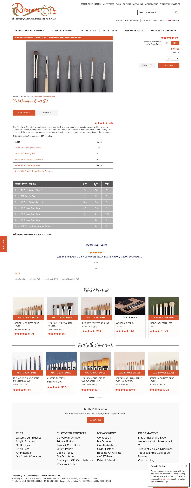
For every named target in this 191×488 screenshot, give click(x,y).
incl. (175, 43)
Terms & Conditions (68, 445)
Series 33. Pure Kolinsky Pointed (29, 160)
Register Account (133, 4)
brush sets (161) (51, 279)
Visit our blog (146, 460)
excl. (166, 43)
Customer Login (112, 4)
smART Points (105, 456)
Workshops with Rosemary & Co (155, 443)
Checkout (146, 20)
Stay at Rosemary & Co (152, 437)
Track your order (170, 4)
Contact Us (104, 437)
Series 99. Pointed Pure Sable (27, 165)
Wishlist (119, 20)
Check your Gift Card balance (74, 460)
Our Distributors (66, 456)
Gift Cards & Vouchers (29, 456)
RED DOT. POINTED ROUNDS (95, 323)
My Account (104, 441)
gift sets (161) (35, 279)
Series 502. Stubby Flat (25, 154)
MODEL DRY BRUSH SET (161, 323)
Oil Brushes (23, 445)
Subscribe (95, 420)
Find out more (164, 479)
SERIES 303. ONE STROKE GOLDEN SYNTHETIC (93, 379)
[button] (147, 65)
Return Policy (64, 449)
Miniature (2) (20, 279)
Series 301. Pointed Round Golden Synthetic (34, 171)
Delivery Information (68, 437)
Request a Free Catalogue (154, 452)
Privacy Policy (65, 441)
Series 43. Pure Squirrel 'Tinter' (28, 148)
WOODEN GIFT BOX (125, 323)
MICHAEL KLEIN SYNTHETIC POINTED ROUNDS (26, 379)
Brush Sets (22, 449)
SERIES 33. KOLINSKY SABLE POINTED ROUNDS (128, 379)
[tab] (24, 113)
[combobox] (158, 12)
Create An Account (108, 445)
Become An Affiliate (109, 452)
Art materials (23, 452)
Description (24, 113)
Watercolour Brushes (28, 437)
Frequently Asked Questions (155, 449)
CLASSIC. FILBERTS (56, 378)
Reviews (47, 113)
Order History (105, 449)
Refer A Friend (106, 460)
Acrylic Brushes (25, 441)
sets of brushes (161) (70, 279)
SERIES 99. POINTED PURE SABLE (162, 379)
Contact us (151, 4)
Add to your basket (28, 318)
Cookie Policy (64, 452)
